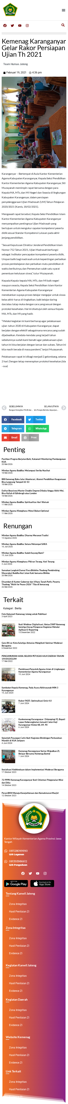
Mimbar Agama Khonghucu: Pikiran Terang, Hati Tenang (28, 561)
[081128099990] (5, 851)
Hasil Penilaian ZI (19, 911)
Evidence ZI (15, 919)
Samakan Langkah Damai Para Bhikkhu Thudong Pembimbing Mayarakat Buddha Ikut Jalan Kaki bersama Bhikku (31, 571)
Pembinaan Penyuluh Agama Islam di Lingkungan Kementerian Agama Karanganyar (41, 670)
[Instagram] (27, 25)
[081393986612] (5, 861)
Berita (18, 608)
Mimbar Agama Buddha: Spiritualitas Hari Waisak (25, 502)
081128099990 (18, 850)
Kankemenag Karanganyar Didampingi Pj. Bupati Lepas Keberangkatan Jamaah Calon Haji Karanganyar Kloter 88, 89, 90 (41, 722)
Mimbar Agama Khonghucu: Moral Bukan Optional (25, 510)
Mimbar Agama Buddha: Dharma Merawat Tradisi (25, 535)
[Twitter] (12, 25)
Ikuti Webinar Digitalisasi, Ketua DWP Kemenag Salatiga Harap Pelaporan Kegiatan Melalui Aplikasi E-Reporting (41, 627)
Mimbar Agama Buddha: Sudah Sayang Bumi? (23, 553)
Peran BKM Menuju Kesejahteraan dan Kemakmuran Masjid (30, 793)
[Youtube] (20, 25)
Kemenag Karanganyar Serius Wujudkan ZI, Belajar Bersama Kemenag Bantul (39, 752)
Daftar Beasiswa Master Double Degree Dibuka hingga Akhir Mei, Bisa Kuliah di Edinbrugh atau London (33, 492)
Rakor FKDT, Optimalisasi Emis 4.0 (35, 700)
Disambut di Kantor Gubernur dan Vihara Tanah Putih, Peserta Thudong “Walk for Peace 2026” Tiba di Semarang (31, 583)
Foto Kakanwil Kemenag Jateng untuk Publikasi (24, 614)
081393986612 (18, 861)
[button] (63, 10)
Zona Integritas (18, 904)
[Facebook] (5, 25)
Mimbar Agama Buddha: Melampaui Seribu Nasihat (26, 470)
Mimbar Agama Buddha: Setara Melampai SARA (24, 544)
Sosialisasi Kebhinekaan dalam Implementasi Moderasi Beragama (33, 769)
